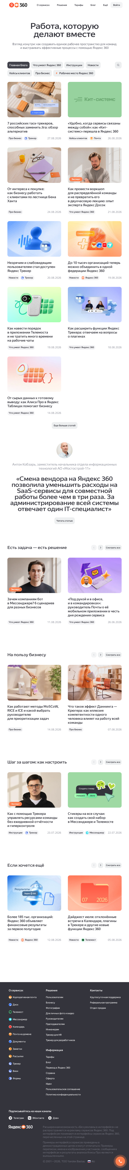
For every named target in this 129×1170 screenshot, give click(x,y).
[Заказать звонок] (120, 1161)
